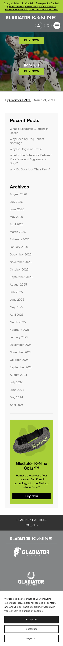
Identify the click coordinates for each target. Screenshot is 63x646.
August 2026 (18, 194)
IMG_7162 (31, 522)
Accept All (31, 619)
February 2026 (20, 239)
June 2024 (17, 390)
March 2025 (18, 322)
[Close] (59, 594)
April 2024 (16, 405)
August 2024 (18, 375)
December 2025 (20, 254)
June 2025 (17, 299)
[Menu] (56, 25)
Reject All (31, 638)
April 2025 (16, 315)
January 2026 (19, 247)
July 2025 (16, 292)
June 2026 (17, 209)
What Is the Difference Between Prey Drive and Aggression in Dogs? (31, 159)
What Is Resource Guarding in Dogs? (29, 131)
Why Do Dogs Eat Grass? (26, 149)
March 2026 (18, 232)
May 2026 (16, 217)
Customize (31, 628)
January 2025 (19, 337)
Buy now (31, 40)
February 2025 (20, 330)
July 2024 (16, 382)
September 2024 (21, 367)
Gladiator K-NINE (20, 100)
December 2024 (20, 345)
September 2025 (21, 277)
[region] (31, 618)
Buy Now (31, 496)
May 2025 (16, 307)
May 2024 (16, 397)
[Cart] (48, 25)
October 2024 (19, 360)
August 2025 (18, 284)
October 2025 (19, 269)
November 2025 (20, 262)
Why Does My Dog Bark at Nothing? (27, 141)
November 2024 (20, 352)
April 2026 (16, 224)
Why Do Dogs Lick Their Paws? (30, 169)
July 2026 (16, 202)
